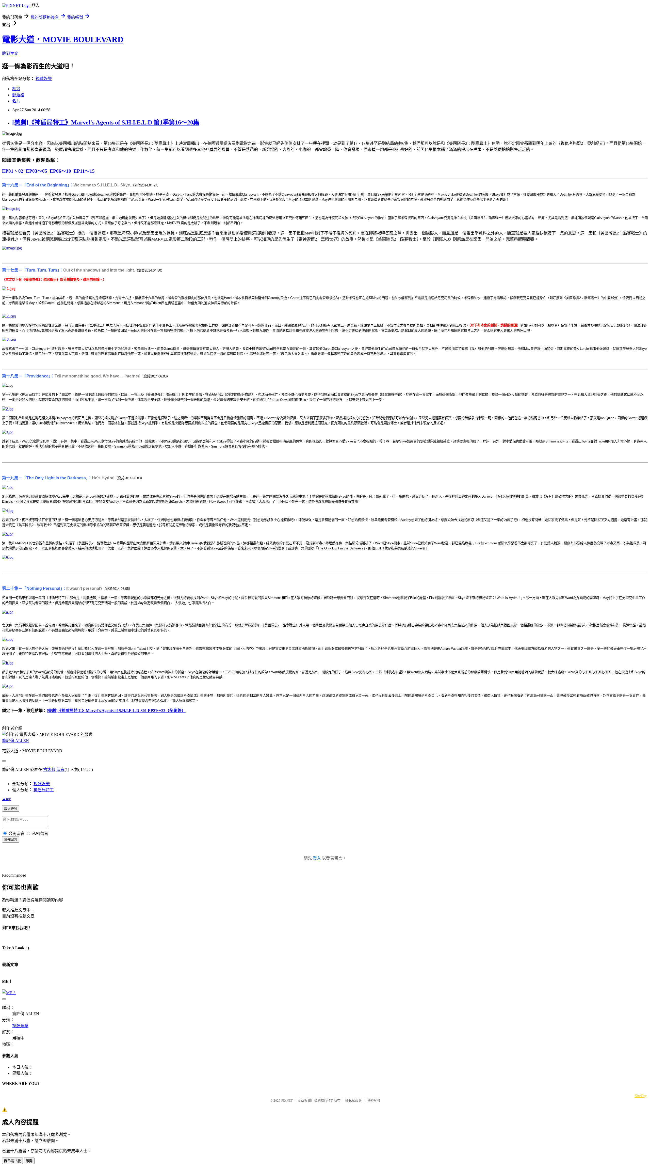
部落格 (18, 95)
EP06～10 (60, 171)
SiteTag (641, 1095)
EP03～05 (36, 171)
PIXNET (287, 1100)
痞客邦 (49, 769)
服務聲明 (373, 1100)
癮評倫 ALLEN (15, 740)
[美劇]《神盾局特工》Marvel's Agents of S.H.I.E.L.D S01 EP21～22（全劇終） (116, 710)
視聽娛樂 (44, 78)
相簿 (16, 89)
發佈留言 (10, 840)
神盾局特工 (44, 790)
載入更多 (10, 809)
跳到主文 (10, 53)
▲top (6, 799)
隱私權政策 (353, 1100)
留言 (60, 769)
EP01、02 (12, 171)
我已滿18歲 (12, 1161)
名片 (16, 101)
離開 (29, 1161)
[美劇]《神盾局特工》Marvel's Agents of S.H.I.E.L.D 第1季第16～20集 (105, 122)
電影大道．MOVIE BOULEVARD (62, 39)
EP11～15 (84, 171)
